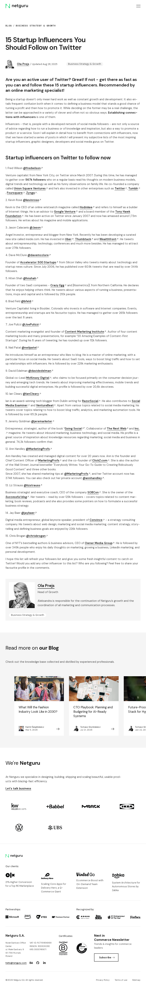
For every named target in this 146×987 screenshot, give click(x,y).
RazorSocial (90, 401)
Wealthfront (107, 239)
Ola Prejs (23, 64)
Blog (9, 25)
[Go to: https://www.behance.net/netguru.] (31, 963)
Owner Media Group (98, 543)
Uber (68, 239)
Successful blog (16, 497)
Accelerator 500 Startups (38, 262)
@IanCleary (31, 393)
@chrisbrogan (36, 536)
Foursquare (15, 193)
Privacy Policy (103, 980)
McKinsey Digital (37, 378)
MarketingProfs (48, 460)
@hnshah (29, 278)
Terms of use (121, 980)
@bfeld (26, 301)
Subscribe (105, 957)
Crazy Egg (57, 285)
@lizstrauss (32, 485)
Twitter (120, 188)
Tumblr (133, 188)
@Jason (35, 227)
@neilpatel (29, 347)
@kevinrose (31, 200)
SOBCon (93, 492)
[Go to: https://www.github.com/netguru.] (38, 963)
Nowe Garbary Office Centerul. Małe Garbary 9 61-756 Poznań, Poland (16, 949)
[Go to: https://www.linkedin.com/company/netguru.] (44, 963)
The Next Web (116, 428)
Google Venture (64, 211)
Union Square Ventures (30, 188)
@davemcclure (38, 255)
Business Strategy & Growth (36, 25)
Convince (96, 520)
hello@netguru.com (16, 963)
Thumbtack (83, 239)
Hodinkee (86, 207)
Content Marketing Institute (84, 331)
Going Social (73, 428)
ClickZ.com (99, 460)
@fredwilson (32, 168)
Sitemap (136, 980)
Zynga (30, 193)
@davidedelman (39, 370)
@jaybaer (28, 513)
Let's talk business (18, 788)
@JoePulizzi (30, 324)
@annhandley (92, 478)
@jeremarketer (41, 421)
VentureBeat (45, 405)
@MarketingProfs (38, 449)
